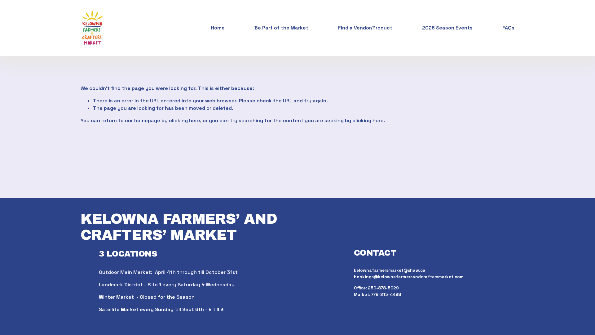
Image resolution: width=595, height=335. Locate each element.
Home (218, 28)
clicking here (184, 120)
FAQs (508, 28)
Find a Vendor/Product (365, 28)
